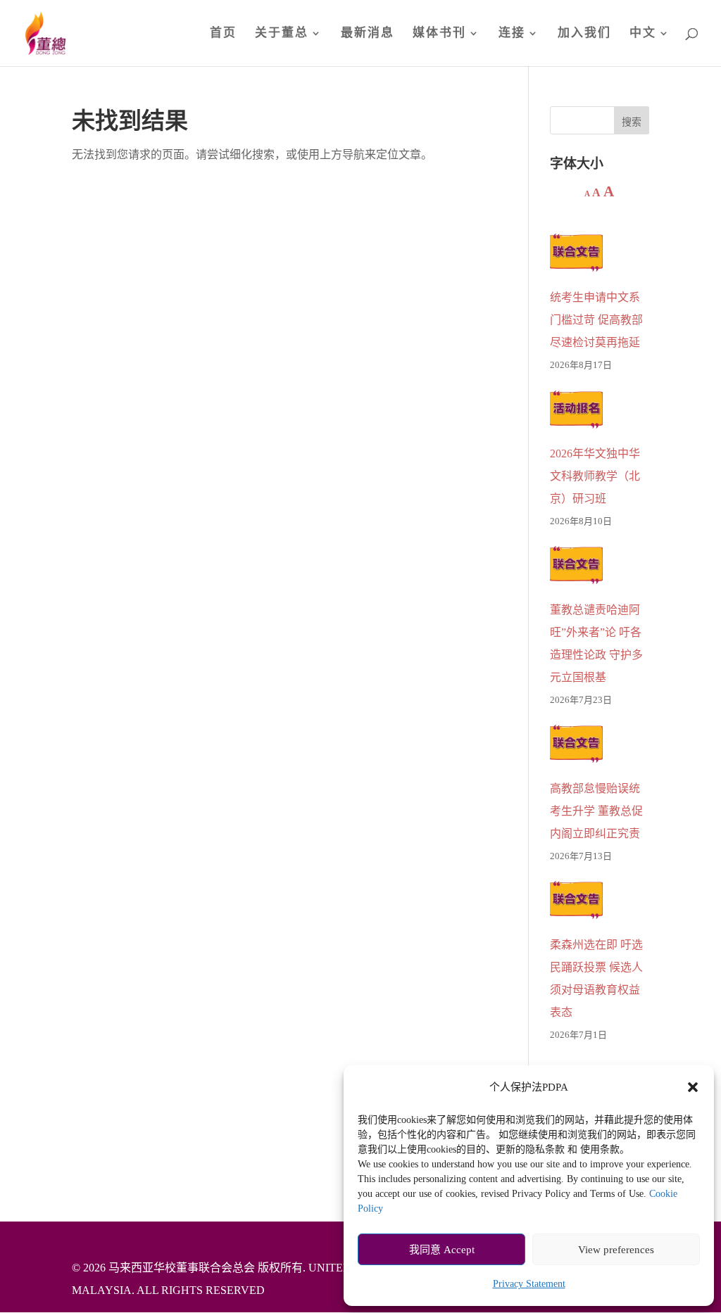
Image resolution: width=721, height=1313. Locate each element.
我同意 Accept (442, 1249)
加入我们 (584, 33)
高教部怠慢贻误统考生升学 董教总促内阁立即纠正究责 (596, 810)
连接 (512, 33)
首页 (223, 33)
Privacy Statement (529, 1284)
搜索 (631, 122)
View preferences (616, 1249)
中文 (642, 33)
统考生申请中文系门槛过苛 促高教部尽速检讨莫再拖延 (596, 319)
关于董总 (281, 33)
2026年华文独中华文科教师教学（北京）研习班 (595, 476)
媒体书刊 (439, 33)
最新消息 (367, 33)
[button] (693, 1087)
